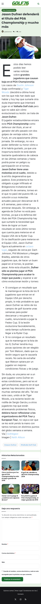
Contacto (21, 594)
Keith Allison (18, 437)
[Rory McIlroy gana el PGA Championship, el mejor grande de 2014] (30, 489)
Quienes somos (8, 590)
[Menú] (3, 4)
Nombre (5, 544)
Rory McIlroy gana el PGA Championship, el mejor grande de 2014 (29, 498)
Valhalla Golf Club (29, 445)
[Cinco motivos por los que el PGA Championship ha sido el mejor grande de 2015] (11, 465)
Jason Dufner (11, 445)
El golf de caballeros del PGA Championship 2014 (30, 474)
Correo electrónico (8, 553)
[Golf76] (20, 3)
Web (3, 562)
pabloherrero (8, 31)
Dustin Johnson (25, 85)
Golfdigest (12, 433)
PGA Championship (9, 10)
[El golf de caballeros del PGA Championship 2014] (30, 465)
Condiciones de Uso (30, 590)
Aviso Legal (18, 590)
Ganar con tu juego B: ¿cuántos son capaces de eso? (10, 498)
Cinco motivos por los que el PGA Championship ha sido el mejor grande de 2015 (10, 476)
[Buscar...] (38, 4)
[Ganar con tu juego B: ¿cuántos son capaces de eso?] (11, 489)
